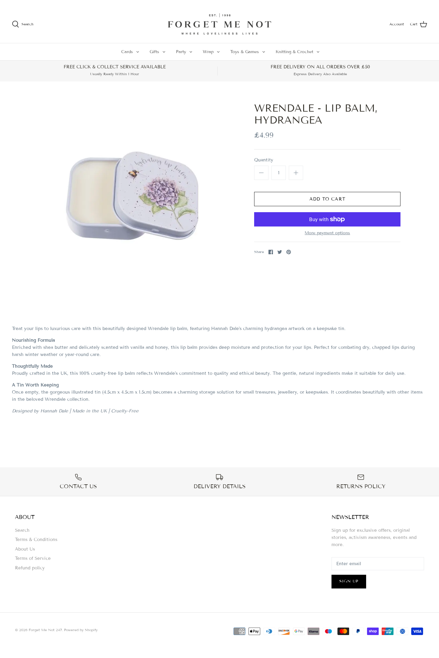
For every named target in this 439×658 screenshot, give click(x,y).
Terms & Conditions (36, 539)
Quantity (263, 160)
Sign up (348, 581)
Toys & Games (244, 51)
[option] (132, 195)
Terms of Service (33, 558)
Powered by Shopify (81, 630)
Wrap (208, 51)
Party (181, 51)
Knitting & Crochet (294, 51)
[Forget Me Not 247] (219, 24)
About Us (25, 549)
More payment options (327, 233)
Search (22, 530)
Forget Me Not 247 (45, 630)
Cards (127, 51)
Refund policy (30, 568)
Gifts (154, 51)
